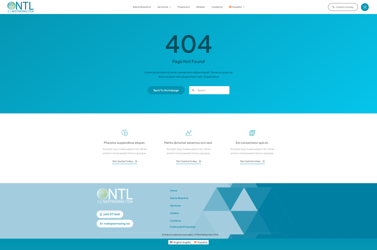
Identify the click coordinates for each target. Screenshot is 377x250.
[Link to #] (365, 7)
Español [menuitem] (202, 242)
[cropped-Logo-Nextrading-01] (20, 2)
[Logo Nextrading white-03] (115, 188)
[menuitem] (236, 7)
